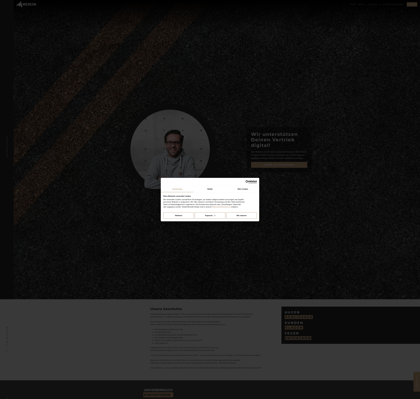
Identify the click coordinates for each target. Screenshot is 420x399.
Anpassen (209, 215)
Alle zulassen (241, 215)
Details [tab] (210, 189)
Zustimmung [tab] (177, 189)
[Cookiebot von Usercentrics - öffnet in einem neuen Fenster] (247, 182)
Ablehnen (178, 215)
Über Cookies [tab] (243, 189)
